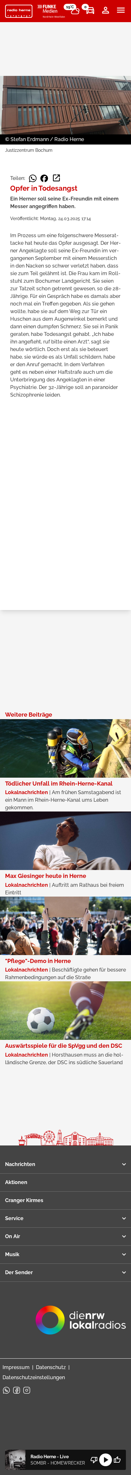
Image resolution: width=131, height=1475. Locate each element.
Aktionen (16, 1182)
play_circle (105, 1459)
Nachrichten (20, 1164)
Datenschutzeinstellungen (34, 1377)
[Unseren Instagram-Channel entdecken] (27, 1390)
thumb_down (94, 1460)
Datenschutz (51, 1367)
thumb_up (117, 1460)
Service (14, 1218)
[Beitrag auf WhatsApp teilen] (33, 178)
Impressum (16, 1367)
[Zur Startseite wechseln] (18, 11)
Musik (12, 1254)
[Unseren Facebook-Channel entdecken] (16, 1390)
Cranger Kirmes (24, 1200)
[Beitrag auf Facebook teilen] (44, 178)
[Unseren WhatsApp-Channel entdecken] (6, 1390)
